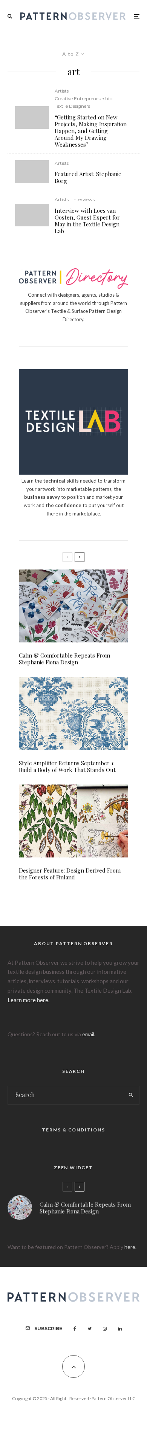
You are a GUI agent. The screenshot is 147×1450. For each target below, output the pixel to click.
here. (130, 1247)
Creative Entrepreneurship (83, 98)
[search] (131, 1095)
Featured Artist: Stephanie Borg (88, 177)
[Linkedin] (119, 1329)
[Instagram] (104, 1329)
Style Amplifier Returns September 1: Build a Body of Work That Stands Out (67, 766)
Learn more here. (28, 1000)
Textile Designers (72, 106)
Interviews (83, 199)
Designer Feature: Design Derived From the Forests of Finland (70, 874)
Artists (62, 91)
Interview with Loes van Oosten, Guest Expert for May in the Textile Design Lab (87, 220)
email (88, 1034)
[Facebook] (75, 1329)
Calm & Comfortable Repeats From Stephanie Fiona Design (64, 658)
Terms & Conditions (73, 1130)
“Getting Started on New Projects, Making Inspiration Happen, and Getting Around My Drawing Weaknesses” (91, 131)
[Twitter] (89, 1329)
